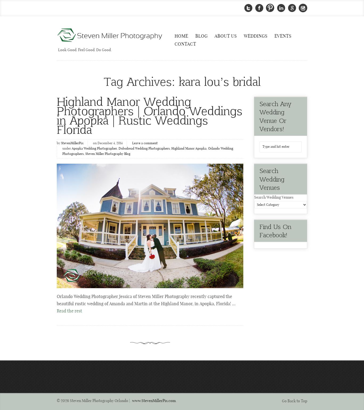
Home (181, 36)
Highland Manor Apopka (189, 149)
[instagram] (303, 8)
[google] (292, 8)
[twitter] (248, 8)
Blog (201, 36)
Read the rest (69, 311)
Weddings (255, 36)
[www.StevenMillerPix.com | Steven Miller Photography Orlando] (150, 226)
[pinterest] (270, 8)
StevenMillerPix (72, 143)
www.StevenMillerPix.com (154, 401)
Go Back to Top (294, 401)
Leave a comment (145, 143)
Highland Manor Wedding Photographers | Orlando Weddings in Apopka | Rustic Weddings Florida (149, 115)
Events (282, 36)
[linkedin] (281, 8)
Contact (185, 44)
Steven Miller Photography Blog (107, 154)
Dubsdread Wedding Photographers (144, 149)
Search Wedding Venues (273, 197)
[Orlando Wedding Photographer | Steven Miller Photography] (110, 36)
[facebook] (259, 8)
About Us (226, 36)
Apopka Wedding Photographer (94, 149)
